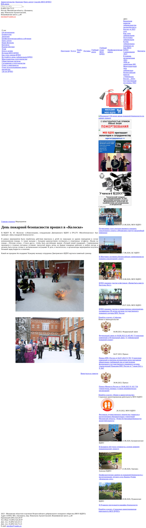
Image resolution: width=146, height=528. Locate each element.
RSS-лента (5, 4)
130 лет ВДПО (7, 71)
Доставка (86, 51)
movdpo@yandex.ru (8, 17)
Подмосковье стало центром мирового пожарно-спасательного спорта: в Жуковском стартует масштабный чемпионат (121, 231)
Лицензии (19, 2)
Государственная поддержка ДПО (129, 82)
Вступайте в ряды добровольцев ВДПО (17, 57)
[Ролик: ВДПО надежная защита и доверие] (115, 171)
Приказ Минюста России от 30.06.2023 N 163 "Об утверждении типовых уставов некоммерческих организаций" (118, 389)
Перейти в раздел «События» (110, 317)
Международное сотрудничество (14, 59)
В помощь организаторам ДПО (129, 58)
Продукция (65, 51)
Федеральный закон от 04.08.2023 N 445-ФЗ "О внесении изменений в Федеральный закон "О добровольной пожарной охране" (121, 338)
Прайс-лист (79, 51)
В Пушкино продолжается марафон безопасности (118, 505)
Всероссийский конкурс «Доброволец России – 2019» (129, 76)
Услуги (73, 51)
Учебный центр (95, 51)
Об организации (8, 32)
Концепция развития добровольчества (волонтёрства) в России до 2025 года (129, 26)
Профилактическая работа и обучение (16, 39)
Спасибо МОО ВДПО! (42, 2)
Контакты (5, 45)
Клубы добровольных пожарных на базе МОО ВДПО (129, 46)
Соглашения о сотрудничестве (13, 63)
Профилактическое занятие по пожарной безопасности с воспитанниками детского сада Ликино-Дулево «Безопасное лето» (121, 477)
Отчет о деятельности (10, 65)
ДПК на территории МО (129, 63)
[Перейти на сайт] (115, 152)
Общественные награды (11, 61)
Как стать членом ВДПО (11, 55)
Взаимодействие (8, 47)
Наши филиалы (8, 43)
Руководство (7, 34)
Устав (4, 49)
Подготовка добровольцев (128, 39)
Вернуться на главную (89, 373)
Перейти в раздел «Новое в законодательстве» (117, 395)
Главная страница (8, 222)
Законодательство (8, 2)
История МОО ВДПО (10, 53)
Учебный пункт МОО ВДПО (103, 51)
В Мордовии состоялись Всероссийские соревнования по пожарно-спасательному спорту (121, 258)
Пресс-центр (28, 2)
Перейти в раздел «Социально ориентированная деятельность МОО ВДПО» (117, 510)
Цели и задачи (7, 51)
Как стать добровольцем (128, 34)
